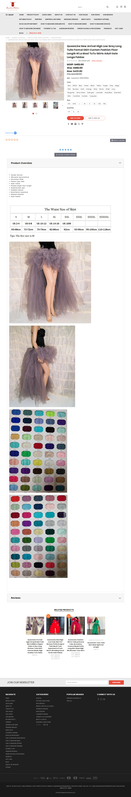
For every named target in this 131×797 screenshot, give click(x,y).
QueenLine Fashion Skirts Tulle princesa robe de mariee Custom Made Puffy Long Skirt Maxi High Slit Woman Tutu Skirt (75, 645)
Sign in (8, 764)
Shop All (38, 698)
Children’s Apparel (101, 19)
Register (16, 764)
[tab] (65, 163)
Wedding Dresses (71, 19)
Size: (69, 100)
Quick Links (46, 15)
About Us (58, 15)
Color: (70, 82)
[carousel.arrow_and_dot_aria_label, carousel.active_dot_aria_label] (33, 113)
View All (69, 701)
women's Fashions (42, 709)
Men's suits (86, 19)
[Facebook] (68, 124)
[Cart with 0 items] (125, 7)
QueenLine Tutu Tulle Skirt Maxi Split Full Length (96, 645)
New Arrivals (40, 703)
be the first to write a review (65, 155)
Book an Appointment (28, 24)
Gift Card (119, 28)
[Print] (75, 124)
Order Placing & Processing (89, 28)
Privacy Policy (33, 15)
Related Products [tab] (64, 610)
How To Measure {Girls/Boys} (53, 24)
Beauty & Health (41, 719)
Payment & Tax (50, 28)
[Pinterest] (82, 124)
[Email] (72, 124)
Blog (21, 33)
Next (62, 105)
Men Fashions (40, 711)
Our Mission (108, 15)
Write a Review (97, 61)
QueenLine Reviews (66, 28)
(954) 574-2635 (35, 33)
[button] (118, 140)
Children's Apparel (42, 714)
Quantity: (70, 108)
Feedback (108, 28)
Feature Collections (43, 701)
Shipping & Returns (53, 19)
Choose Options (35, 627)
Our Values (83, 15)
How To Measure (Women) (30, 28)
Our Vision (95, 15)
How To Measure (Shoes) (100, 24)
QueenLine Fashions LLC (74, 698)
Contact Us (71, 15)
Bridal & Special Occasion (44, 706)
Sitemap (8, 767)
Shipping (38, 19)
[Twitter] (79, 124)
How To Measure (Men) (77, 24)
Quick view (35, 623)
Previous (7, 105)
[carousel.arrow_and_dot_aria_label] (36, 113)
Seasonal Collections (43, 722)
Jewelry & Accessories (43, 717)
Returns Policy (25, 19)
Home (21, 15)
